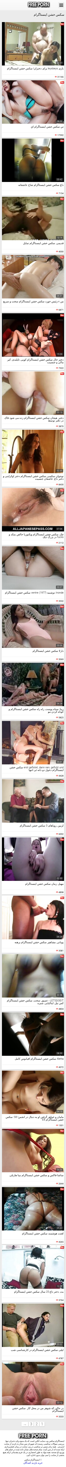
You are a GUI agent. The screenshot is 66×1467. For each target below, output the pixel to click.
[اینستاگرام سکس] (38, 5)
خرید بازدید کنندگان (33, 1462)
